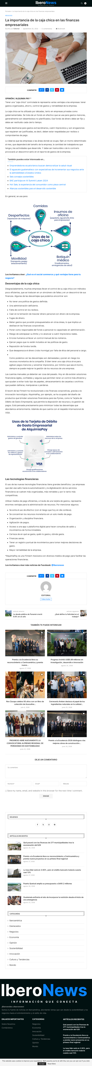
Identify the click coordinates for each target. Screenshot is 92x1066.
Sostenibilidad (16, 948)
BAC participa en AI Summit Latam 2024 (29, 180)
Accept (41, 1064)
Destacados (15, 926)
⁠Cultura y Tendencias (19, 959)
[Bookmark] (42, 633)
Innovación (14, 954)
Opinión (13, 943)
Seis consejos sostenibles (22, 176)
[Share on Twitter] (52, 90)
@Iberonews (57, 565)
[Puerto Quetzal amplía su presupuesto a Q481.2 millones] (14, 886)
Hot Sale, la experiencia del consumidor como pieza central (38, 184)
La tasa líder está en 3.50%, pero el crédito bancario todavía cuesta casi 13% (52, 871)
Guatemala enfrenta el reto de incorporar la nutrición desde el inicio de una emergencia (53, 898)
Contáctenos (7, 1028)
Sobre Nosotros (8, 1024)
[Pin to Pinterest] (57, 90)
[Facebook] (38, 824)
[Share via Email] (62, 90)
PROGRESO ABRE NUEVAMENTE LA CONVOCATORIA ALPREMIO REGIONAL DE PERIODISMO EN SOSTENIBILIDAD (25, 743)
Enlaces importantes (13, 1019)
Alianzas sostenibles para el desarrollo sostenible (33, 188)
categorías (38, 1019)
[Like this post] (42, 90)
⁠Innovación (37, 1031)
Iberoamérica (15, 920)
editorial (16, 29)
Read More (52, 1064)
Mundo (12, 965)
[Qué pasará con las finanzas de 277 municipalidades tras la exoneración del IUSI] (14, 845)
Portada (8, 11)
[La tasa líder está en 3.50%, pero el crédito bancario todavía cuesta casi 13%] (14, 873)
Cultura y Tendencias (41, 1039)
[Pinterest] (54, 824)
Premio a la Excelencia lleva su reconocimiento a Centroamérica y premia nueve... (25, 662)
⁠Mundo (35, 1046)
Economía (14, 937)
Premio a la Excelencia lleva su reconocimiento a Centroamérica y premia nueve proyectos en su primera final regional (51, 857)
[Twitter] (43, 824)
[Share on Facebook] (47, 90)
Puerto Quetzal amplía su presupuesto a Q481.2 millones (47, 883)
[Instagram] (49, 824)
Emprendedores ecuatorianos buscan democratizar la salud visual (41, 165)
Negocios (13, 932)
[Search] (82, 3)
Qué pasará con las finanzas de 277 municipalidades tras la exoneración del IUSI (48, 843)
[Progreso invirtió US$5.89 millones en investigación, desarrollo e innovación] (67, 643)
